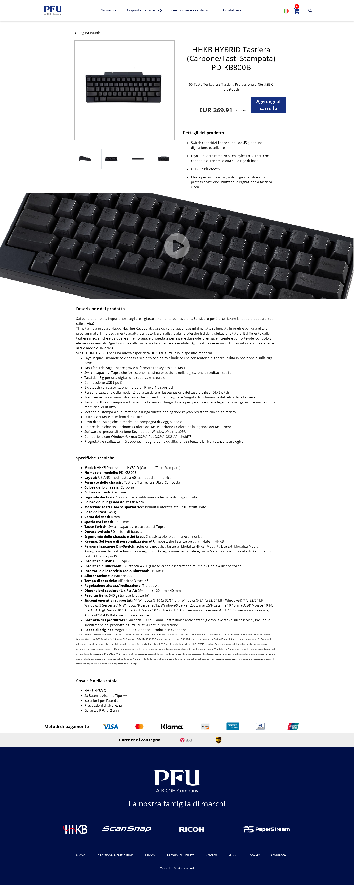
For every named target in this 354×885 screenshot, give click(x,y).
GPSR (80, 855)
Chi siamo (107, 10)
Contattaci (232, 10)
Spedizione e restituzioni (191, 10)
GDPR (232, 855)
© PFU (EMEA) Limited (177, 868)
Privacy (211, 855)
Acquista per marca (142, 10)
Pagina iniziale (89, 33)
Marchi (150, 855)
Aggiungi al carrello (268, 104)
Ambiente (278, 855)
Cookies (253, 855)
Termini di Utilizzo (181, 855)
